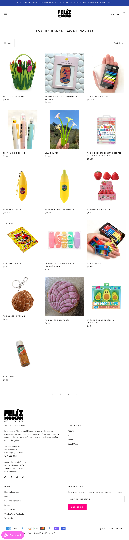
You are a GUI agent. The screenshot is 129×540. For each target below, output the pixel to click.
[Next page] (76, 394)
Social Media (73, 444)
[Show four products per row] (9, 43)
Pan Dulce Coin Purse (57, 320)
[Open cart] (124, 13)
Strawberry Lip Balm (99, 210)
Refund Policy (39, 533)
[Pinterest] (17, 477)
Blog (69, 435)
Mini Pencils (94, 263)
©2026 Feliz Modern (111, 529)
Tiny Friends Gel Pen (14, 153)
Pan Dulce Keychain (14, 316)
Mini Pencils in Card (98, 96)
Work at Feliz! (9, 509)
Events (70, 439)
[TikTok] (23, 477)
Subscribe (77, 507)
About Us (71, 431)
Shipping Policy (26, 533)
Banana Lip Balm (12, 210)
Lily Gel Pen (52, 153)
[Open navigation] (5, 14)
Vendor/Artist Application (14, 514)
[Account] (112, 13)
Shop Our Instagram (12, 501)
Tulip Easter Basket (14, 96)
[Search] (118, 13)
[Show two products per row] (5, 43)
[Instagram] (5, 477)
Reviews (7, 505)
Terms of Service (53, 533)
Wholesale (8, 518)
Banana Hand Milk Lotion (59, 210)
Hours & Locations (11, 492)
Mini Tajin (8, 377)
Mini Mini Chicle (12, 263)
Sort (117, 43)
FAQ (6, 496)
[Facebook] (11, 477)
